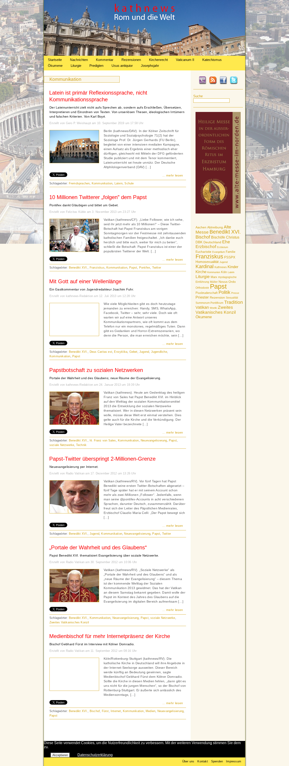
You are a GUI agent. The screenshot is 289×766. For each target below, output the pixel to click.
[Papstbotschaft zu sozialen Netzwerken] (74, 423)
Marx (214, 277)
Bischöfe (218, 237)
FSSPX (229, 257)
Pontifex (144, 267)
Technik (81, 445)
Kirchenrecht (158, 60)
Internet (116, 711)
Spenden (217, 761)
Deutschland (212, 242)
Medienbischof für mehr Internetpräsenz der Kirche (109, 636)
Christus (232, 237)
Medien (150, 711)
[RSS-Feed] (213, 83)
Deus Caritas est (101, 351)
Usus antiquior (122, 65)
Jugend (223, 262)
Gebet (133, 351)
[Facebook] (223, 83)
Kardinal (205, 266)
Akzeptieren (60, 755)
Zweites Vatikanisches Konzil (216, 310)
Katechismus (212, 60)
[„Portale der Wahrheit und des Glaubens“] (74, 601)
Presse (235, 293)
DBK (199, 242)
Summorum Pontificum (209, 302)
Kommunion (213, 272)
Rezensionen (131, 60)
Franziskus (209, 256)
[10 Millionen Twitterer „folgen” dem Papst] (74, 250)
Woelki (213, 307)
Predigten (96, 65)
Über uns (188, 761)
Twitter (156, 267)
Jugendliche (159, 351)
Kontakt (202, 761)
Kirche (201, 271)
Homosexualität (207, 262)
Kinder (233, 267)
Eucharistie (203, 251)
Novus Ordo (227, 281)
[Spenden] (202, 83)
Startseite (55, 60)
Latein (231, 272)
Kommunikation (102, 183)
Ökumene (55, 65)
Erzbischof (206, 246)
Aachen (201, 227)
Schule (129, 183)
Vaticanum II (185, 60)
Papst (218, 286)
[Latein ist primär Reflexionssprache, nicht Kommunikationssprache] (74, 162)
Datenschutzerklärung (95, 755)
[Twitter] (234, 83)
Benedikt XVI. (225, 232)
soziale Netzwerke (61, 445)
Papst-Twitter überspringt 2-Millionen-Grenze (102, 459)
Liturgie (76, 65)
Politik (224, 292)
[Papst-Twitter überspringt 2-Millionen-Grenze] (74, 512)
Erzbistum (222, 247)
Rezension (217, 297)
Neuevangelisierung (154, 440)
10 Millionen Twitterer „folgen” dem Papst (98, 197)
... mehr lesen (172, 175)
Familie (230, 251)
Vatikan (202, 307)
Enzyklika (120, 351)
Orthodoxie (202, 287)
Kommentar (104, 60)
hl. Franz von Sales (103, 440)
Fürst (105, 711)
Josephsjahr (150, 65)
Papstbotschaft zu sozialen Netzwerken (96, 370)
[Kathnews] (144, 54)
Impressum (233, 761)
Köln (224, 272)
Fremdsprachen (79, 183)
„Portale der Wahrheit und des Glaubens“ (98, 547)
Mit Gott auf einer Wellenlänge (85, 281)
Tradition (233, 302)
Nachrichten (79, 60)
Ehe (226, 241)
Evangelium (218, 252)
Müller (214, 281)
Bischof (203, 236)
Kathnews (220, 267)
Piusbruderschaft (207, 293)
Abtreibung (215, 227)
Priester (202, 297)
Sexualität (232, 297)
